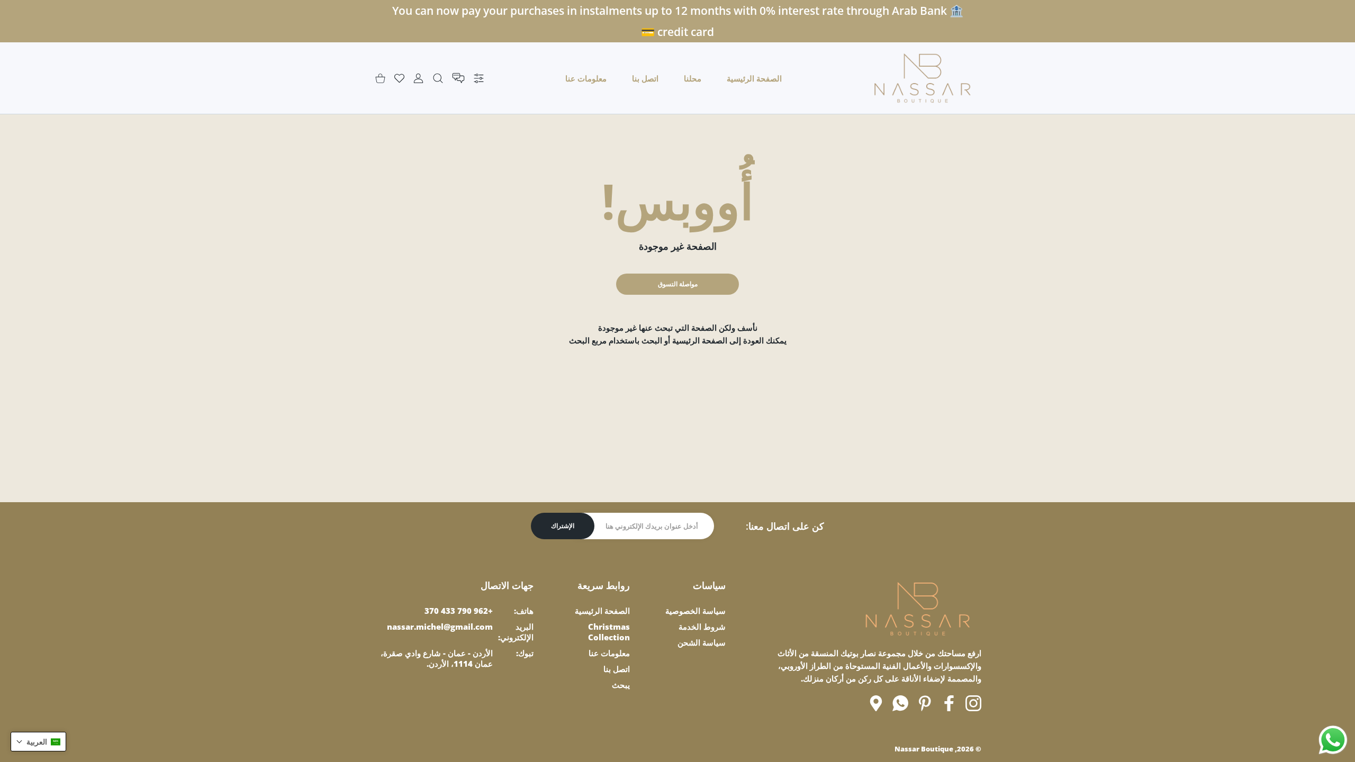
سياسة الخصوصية (695, 610)
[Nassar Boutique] (922, 78)
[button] (38, 741)
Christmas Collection (609, 631)
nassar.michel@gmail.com (440, 626)
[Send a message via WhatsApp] (1333, 740)
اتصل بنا (616, 669)
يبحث (621, 684)
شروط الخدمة (702, 626)
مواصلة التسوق (678, 283)
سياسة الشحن (702, 642)
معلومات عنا (609, 653)
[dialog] (438, 78)
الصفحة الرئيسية (602, 610)
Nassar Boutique (924, 749)
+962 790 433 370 (458, 610)
